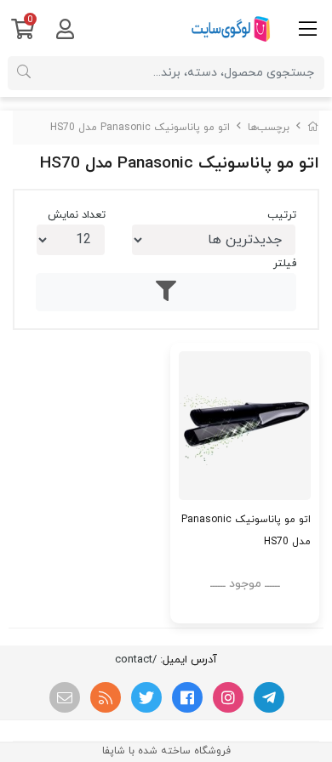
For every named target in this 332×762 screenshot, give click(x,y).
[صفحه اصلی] (313, 127)
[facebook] (187, 697)
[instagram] (228, 697)
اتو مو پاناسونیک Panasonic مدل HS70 (140, 127)
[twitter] (146, 697)
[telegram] (269, 697)
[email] (64, 697)
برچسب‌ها (268, 127)
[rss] (105, 697)
